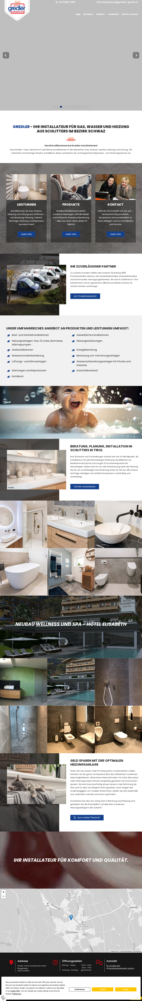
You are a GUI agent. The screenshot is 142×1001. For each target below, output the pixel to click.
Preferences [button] (16, 994)
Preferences (80, 989)
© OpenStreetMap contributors (129, 951)
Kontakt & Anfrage (130, 14)
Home (78, 14)
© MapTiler (114, 951)
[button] (26, 234)
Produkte (100, 14)
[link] (87, 14)
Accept (126, 989)
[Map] (71, 921)
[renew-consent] (3, 998)
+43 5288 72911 (67, 2)
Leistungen (87, 14)
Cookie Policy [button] (15, 991)
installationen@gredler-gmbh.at (118, 2)
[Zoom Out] (3, 896)
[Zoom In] (3, 892)
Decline (103, 989)
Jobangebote (113, 14)
